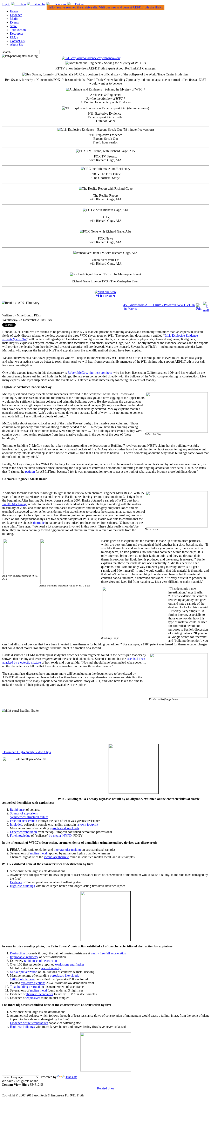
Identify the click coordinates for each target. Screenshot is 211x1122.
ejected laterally (51, 968)
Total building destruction (26, 986)
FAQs (14, 37)
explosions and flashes (69, 964)
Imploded (16, 824)
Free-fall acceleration (23, 820)
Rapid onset (17, 809)
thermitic (39, 522)
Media (14, 18)
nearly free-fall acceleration (108, 953)
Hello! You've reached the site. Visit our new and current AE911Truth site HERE (105, 7)
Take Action (18, 30)
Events (14, 22)
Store (13, 26)
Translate (71, 1077)
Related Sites (105, 1088)
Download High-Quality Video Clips (26, 752)
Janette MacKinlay (14, 504)
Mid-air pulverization (23, 972)
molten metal (38, 853)
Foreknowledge (20, 835)
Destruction (17, 953)
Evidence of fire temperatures (29, 1023)
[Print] (199, 308)
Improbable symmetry (24, 957)
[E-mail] (206, 310)
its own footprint (87, 824)
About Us (16, 44)
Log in (6, 4)
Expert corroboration (23, 832)
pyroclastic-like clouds (64, 828)
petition (30, 471)
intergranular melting (67, 849)
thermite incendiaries (39, 994)
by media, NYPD (60, 835)
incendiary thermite (56, 857)
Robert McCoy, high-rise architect (90, 372)
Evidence (16, 15)
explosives (33, 998)
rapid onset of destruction (40, 960)
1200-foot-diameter (22, 979)
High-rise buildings (22, 886)
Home (14, 11)
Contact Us (17, 41)
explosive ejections (33, 983)
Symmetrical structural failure (29, 817)
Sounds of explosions (24, 813)
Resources (16, 33)
